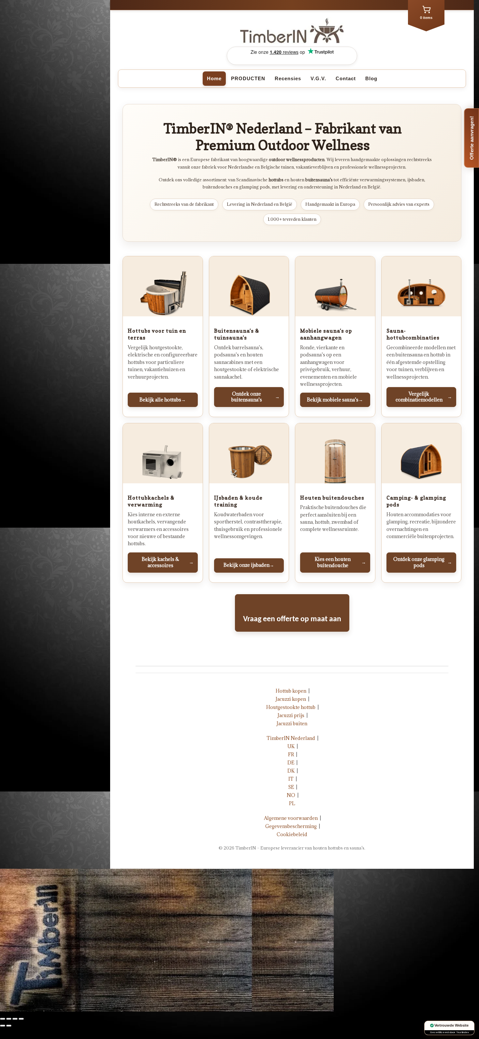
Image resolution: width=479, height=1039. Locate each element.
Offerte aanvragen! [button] (471, 138)
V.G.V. (318, 78)
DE (290, 763)
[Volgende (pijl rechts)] (8, 1026)
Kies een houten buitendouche (340, 562)
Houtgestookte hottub (290, 707)
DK (291, 771)
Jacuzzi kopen (291, 699)
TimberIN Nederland (291, 738)
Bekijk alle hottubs (162, 400)
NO (291, 795)
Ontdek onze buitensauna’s (255, 397)
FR (291, 754)
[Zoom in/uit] (21, 1019)
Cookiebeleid (292, 834)
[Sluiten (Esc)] (2, 1019)
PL (292, 803)
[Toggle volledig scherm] (15, 1019)
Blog (371, 78)
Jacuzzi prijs (291, 715)
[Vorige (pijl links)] (2, 1026)
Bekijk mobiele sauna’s (335, 400)
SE (291, 787)
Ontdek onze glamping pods (422, 562)
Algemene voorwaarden (291, 818)
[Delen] (8, 1019)
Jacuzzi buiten (292, 723)
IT (291, 779)
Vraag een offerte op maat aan (292, 619)
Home (214, 78)
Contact (346, 78)
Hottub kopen (291, 691)
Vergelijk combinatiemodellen (424, 397)
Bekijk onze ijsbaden (249, 565)
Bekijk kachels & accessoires (168, 562)
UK (291, 746)
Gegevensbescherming (291, 826)
